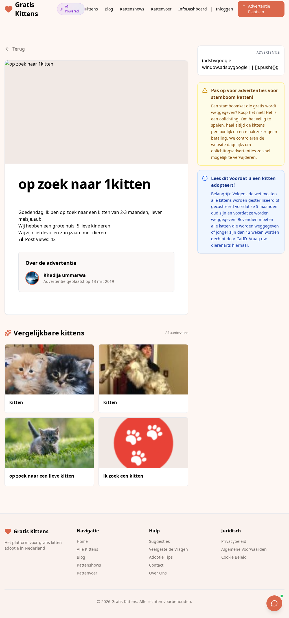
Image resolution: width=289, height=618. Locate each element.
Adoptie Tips (161, 557)
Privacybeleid (233, 541)
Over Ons (158, 573)
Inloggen (224, 9)
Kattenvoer (161, 9)
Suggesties (159, 541)
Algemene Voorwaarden (244, 549)
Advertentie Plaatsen (259, 8)
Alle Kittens (87, 549)
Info (182, 9)
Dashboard (196, 9)
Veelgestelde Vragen (168, 549)
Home (82, 541)
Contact (156, 565)
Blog (109, 9)
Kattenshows (132, 9)
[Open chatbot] (274, 603)
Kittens (91, 9)
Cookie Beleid (234, 557)
